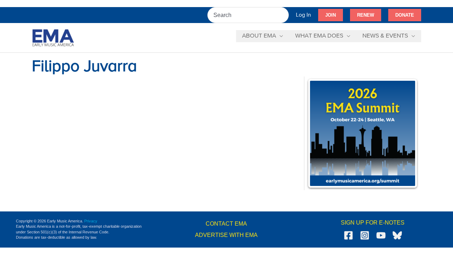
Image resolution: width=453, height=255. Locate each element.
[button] (330, 15)
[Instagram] (364, 235)
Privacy (90, 221)
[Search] (283, 15)
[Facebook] (348, 235)
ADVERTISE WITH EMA (226, 235)
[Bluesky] (397, 235)
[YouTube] (381, 235)
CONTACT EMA (226, 224)
